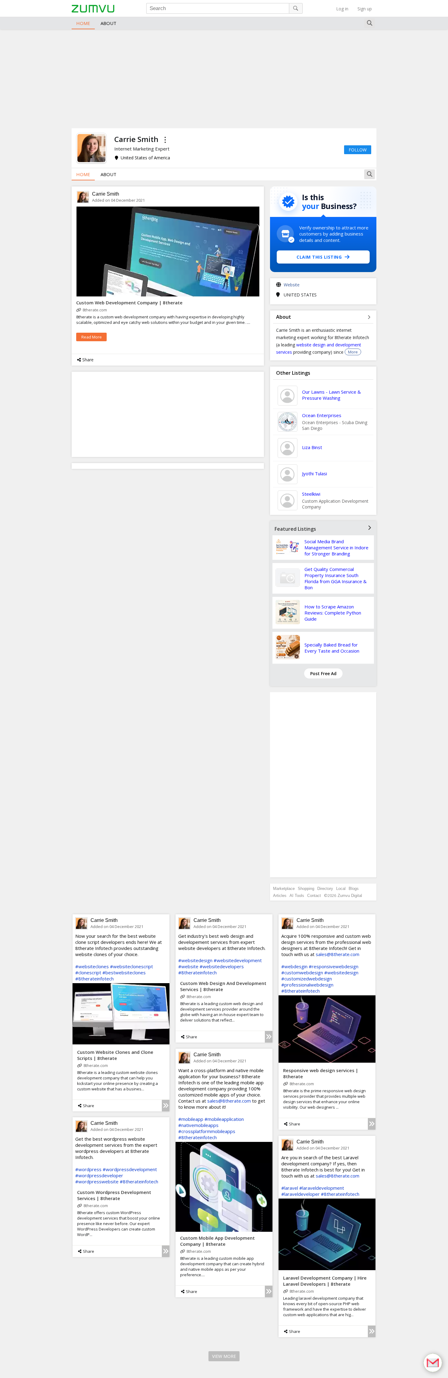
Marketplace (284, 889)
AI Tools (297, 896)
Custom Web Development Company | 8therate (129, 302)
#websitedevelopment (238, 960)
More (353, 352)
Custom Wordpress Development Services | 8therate (114, 1195)
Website (292, 285)
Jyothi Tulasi (314, 473)
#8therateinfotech (94, 979)
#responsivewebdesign (333, 966)
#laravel (289, 1188)
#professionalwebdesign (307, 985)
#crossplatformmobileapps (206, 1131)
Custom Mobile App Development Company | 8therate (217, 1241)
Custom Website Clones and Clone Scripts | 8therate (115, 1055)
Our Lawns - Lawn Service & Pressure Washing (331, 395)
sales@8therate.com (337, 954)
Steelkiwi (311, 494)
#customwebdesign (302, 972)
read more (91, 337)
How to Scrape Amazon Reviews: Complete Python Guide (332, 613)
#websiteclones (92, 966)
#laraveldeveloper (300, 1194)
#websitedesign (195, 960)
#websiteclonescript (131, 966)
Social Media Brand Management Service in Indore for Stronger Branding (336, 547)
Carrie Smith (105, 194)
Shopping (306, 889)
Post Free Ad (323, 673)
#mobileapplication (224, 1119)
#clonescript (88, 972)
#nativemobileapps (198, 1125)
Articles (279, 896)
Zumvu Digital (350, 896)
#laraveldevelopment (321, 1188)
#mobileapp (190, 1119)
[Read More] (165, 1105)
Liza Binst (312, 447)
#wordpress (88, 1169)
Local (341, 889)
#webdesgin (294, 966)
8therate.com (95, 310)
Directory (325, 889)
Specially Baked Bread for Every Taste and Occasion (331, 648)
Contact (314, 896)
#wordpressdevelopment (130, 1169)
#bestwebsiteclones (124, 972)
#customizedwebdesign (306, 979)
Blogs (354, 889)
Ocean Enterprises (321, 415)
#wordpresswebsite (97, 1181)
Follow (358, 150)
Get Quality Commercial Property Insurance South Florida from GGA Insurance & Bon (335, 578)
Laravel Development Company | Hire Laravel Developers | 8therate (325, 1281)
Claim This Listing (319, 257)
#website (188, 966)
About (108, 23)
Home (83, 23)
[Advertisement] (224, 78)
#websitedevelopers (222, 966)
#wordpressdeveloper (99, 1175)
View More (224, 1356)
